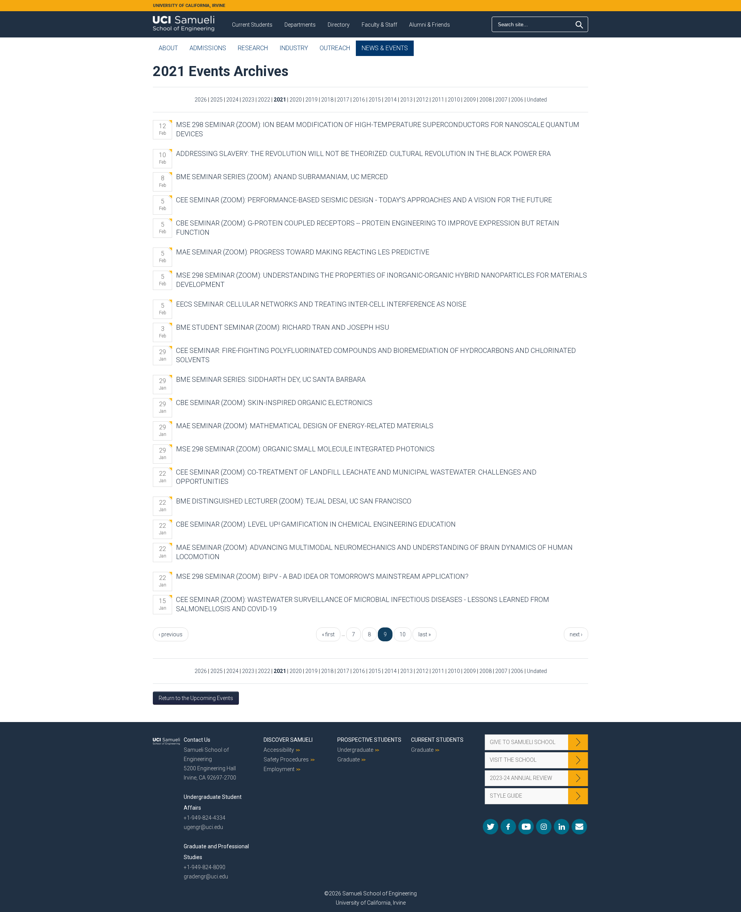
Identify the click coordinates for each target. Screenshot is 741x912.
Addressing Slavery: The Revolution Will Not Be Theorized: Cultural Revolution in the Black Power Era (363, 153)
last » (424, 634)
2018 (327, 100)
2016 (359, 100)
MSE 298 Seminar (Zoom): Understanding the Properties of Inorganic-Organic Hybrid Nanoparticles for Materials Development (381, 279)
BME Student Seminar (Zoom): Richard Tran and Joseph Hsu (282, 327)
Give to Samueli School (522, 742)
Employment (279, 769)
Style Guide (506, 796)
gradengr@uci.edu (206, 876)
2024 (232, 100)
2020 (295, 100)
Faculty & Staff (379, 25)
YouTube (526, 826)
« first (328, 634)
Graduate (348, 759)
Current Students (252, 25)
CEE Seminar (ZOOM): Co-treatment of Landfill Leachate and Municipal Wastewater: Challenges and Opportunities (356, 476)
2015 (375, 100)
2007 (501, 100)
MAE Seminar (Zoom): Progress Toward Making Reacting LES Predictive (302, 252)
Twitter (490, 826)
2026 (201, 100)
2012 (422, 100)
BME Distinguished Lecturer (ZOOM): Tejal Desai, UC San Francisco (293, 501)
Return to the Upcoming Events (196, 698)
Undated (537, 100)
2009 (470, 100)
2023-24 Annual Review (521, 778)
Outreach (335, 48)
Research (253, 48)
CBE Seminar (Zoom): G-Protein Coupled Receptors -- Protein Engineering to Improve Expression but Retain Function (367, 227)
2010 (454, 100)
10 (402, 634)
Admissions (207, 48)
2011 (438, 100)
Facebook (508, 826)
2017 (343, 100)
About (168, 48)
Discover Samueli (288, 740)
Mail (579, 826)
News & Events (385, 48)
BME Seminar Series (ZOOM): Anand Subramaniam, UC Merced (282, 177)
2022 (264, 100)
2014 (390, 100)
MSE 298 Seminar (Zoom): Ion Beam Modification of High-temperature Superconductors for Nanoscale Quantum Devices (377, 129)
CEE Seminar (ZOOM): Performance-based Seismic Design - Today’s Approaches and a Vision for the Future (364, 200)
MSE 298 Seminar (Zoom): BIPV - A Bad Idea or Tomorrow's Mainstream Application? (322, 576)
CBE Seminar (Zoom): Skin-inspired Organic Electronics (274, 402)
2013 (406, 100)
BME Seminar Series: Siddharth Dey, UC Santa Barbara (270, 379)
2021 (280, 100)
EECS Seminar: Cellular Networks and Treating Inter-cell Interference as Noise (321, 304)
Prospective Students (369, 740)
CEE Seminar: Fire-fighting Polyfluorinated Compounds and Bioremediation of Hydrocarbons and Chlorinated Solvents (376, 355)
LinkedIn (561, 826)
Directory (339, 25)
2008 (485, 100)
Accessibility (279, 750)
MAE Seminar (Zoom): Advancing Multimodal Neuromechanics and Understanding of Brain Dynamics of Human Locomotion (374, 552)
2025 (216, 100)
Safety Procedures (286, 759)
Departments (300, 25)
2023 (248, 100)
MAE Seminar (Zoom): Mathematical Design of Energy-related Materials (304, 426)
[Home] (183, 21)
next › (576, 634)
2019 (311, 100)
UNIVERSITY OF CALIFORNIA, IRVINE (189, 5)
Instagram (544, 826)
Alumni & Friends (429, 25)
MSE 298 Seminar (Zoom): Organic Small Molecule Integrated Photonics (305, 449)
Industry (293, 48)
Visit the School (513, 760)
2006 (517, 100)
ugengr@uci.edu (203, 827)
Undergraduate (355, 750)
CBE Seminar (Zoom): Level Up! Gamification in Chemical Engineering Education (316, 524)
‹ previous (171, 634)
